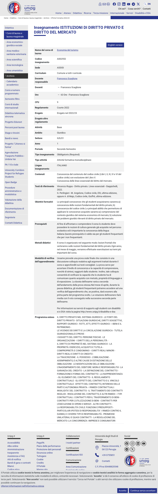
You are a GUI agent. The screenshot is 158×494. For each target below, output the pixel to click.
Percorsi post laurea (14, 127)
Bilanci (10, 466)
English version (115, 45)
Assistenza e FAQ (16, 456)
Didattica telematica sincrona (15, 115)
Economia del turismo (67, 50)
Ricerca (87, 13)
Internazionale (117, 13)
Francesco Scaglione (67, 78)
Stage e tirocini (12, 133)
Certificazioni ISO (74, 454)
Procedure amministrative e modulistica (13, 191)
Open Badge (11, 182)
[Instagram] (119, 3)
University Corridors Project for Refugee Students (14, 173)
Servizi (129, 13)
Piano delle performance (49, 446)
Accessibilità (13, 442)
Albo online (12, 446)
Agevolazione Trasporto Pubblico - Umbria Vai (14, 156)
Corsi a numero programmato (12, 92)
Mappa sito (42, 469)
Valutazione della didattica (13, 201)
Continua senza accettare (143, 490)
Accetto (122, 490)
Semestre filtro (12, 99)
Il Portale (41, 466)
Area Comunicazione (76, 466)
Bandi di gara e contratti (19, 462)
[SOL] (108, 3)
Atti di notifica (14, 459)
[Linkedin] (123, 3)
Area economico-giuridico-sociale (15, 44)
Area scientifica (14, 59)
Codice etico (13, 469)
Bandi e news (11, 138)
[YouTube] (128, 3)
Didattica (77, 13)
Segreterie (10, 217)
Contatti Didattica (13, 223)
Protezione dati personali (49, 449)
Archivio (10, 76)
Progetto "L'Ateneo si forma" (15, 145)
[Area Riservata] (100, 3)
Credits (40, 462)
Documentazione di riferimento (14, 210)
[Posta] (104, 3)
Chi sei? (122, 8)
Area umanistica (15, 70)
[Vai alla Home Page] (22, 8)
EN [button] (149, 4)
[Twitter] (138, 3)
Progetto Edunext (13, 122)
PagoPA (40, 442)
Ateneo (67, 13)
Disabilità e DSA (143, 13)
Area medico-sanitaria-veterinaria (16, 52)
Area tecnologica (15, 65)
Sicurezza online (45, 452)
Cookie (40, 459)
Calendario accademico (13, 83)
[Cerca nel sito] (145, 3)
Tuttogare (41, 456)
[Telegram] (133, 3)
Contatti (147, 8)
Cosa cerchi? (134, 8)
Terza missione (100, 13)
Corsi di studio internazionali (12, 106)
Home (59, 13)
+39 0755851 (108, 455)
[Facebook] (114, 3)
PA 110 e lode (11, 164)
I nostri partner (73, 442)
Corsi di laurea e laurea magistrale (15, 35)
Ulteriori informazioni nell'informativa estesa (22, 486)
